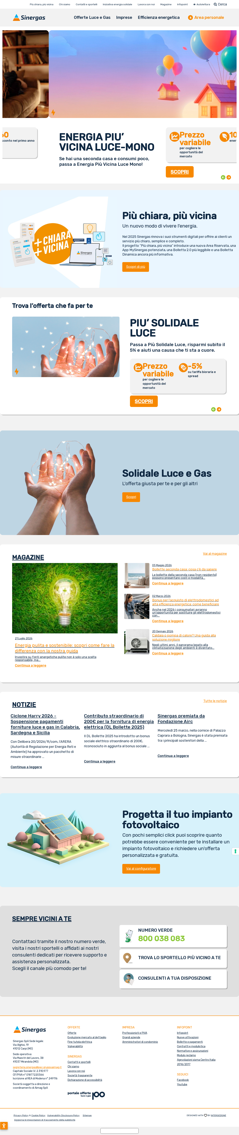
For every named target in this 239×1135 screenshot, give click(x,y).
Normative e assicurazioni (192, 1050)
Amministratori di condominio (140, 1042)
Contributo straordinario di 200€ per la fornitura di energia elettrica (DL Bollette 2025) (119, 721)
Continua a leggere (29, 767)
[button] (4, 1125)
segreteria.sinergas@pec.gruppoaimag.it (37, 1067)
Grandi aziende (131, 1037)
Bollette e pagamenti (190, 1042)
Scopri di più (135, 267)
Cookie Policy (38, 1115)
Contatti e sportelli (79, 1062)
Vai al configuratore (141, 869)
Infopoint (182, 1033)
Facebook (183, 1080)
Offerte (72, 1033)
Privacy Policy (21, 1115)
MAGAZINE (28, 557)
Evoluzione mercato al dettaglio (87, 1037)
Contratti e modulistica (191, 1046)
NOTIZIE (24, 704)
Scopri (131, 497)
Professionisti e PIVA (134, 1033)
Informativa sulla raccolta (119, 1130)
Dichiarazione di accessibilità (85, 1080)
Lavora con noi (76, 1071)
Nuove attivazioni (187, 1037)
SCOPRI (133, 172)
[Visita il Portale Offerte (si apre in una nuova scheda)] (86, 1095)
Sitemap (87, 1115)
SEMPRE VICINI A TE (42, 918)
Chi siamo (73, 1066)
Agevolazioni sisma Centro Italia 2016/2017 (196, 1062)
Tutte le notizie (215, 701)
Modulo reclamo (186, 1055)
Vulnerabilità (75, 1046)
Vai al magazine (215, 554)
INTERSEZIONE (218, 1115)
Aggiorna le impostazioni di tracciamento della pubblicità (44, 1120)
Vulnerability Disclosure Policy (63, 1115)
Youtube (182, 1084)
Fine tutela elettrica (80, 1042)
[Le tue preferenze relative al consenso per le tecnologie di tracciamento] (235, 851)
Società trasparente (80, 1075)
